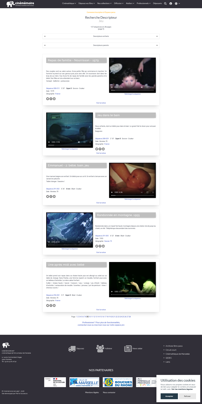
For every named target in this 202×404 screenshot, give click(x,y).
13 (96, 317)
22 (116, 317)
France (57, 94)
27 (127, 317)
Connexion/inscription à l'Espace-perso (101, 12)
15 (101, 317)
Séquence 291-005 (102, 236)
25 (123, 317)
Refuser (187, 396)
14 (99, 317)
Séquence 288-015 (53, 88)
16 (103, 317)
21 (114, 317)
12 (94, 317)
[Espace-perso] (171, 3)
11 (92, 317)
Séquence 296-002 (53, 295)
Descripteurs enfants (101, 36)
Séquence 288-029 (102, 139)
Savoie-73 (108, 241)
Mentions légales (92, 392)
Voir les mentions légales (182, 389)
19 (110, 317)
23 (119, 317)
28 (130, 317)
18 (107, 317)
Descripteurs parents (101, 45)
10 (90, 317)
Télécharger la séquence (132, 94)
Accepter (169, 396)
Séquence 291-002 (53, 189)
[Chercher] (165, 3)
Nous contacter (109, 392)
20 (112, 317)
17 (105, 317)
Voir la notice (101, 103)
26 (125, 317)
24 (121, 317)
